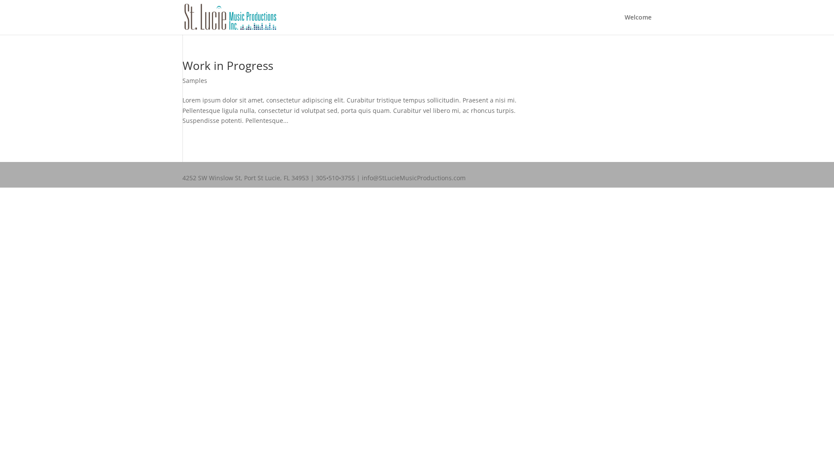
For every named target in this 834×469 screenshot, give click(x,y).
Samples (194, 80)
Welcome (638, 17)
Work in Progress (227, 65)
